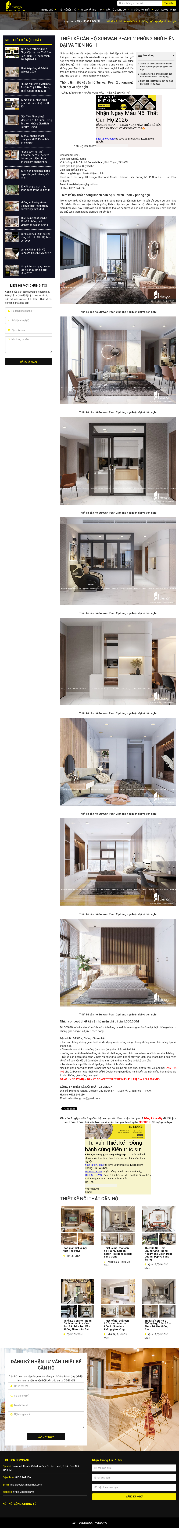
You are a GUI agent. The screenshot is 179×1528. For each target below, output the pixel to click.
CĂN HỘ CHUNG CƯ (116, 9)
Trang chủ (67, 21)
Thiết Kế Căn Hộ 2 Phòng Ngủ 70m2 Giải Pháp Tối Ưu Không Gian (158, 1325)
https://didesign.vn (23, 1491)
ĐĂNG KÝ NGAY (28, 361)
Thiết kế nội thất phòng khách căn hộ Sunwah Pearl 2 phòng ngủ (156, 75)
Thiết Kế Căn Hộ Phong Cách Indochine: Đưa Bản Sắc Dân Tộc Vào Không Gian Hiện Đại (77, 1325)
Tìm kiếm (169, 3)
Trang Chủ (47, 9)
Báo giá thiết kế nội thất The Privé (75, 1249)
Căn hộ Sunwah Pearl (91, 162)
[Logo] (15, 6)
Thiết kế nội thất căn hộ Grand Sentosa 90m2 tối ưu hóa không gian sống (116, 1325)
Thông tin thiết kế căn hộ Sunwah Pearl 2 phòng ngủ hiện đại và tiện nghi (156, 66)
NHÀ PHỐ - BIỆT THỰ (91, 9)
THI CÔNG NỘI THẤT (140, 9)
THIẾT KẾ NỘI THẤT (67, 9)
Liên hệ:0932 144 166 (165, 9)
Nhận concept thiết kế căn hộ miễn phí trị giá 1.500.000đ (156, 82)
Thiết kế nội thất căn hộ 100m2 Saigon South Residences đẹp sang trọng (118, 1252)
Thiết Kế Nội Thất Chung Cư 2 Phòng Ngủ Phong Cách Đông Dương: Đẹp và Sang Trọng (159, 1253)
